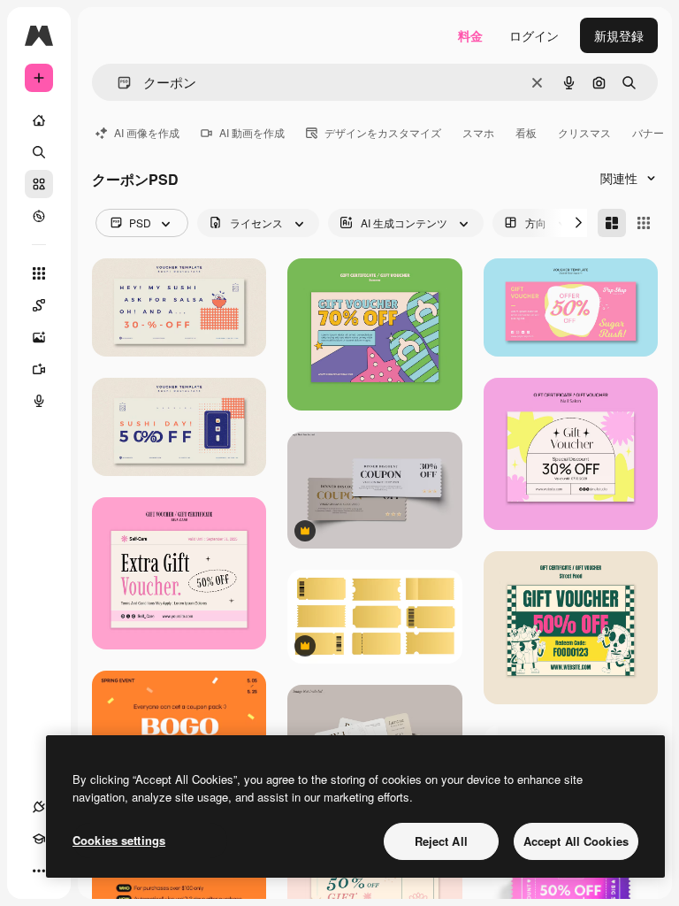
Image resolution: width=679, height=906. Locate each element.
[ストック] (39, 184)
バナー (648, 132)
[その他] (39, 870)
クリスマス (584, 132)
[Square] (643, 223)
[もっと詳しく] (39, 216)
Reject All (441, 841)
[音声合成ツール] (39, 401)
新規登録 (619, 35)
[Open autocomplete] (117, 82)
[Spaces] (39, 305)
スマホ (478, 132)
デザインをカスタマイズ (382, 132)
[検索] (39, 152)
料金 (470, 35)
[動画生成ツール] (39, 369)
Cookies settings (118, 840)
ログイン (534, 35)
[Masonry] (612, 223)
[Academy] (39, 839)
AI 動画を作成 (252, 132)
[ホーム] (39, 120)
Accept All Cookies (576, 841)
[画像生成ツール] (39, 337)
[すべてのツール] (39, 273)
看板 (526, 132)
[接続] (39, 807)
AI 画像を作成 (146, 132)
